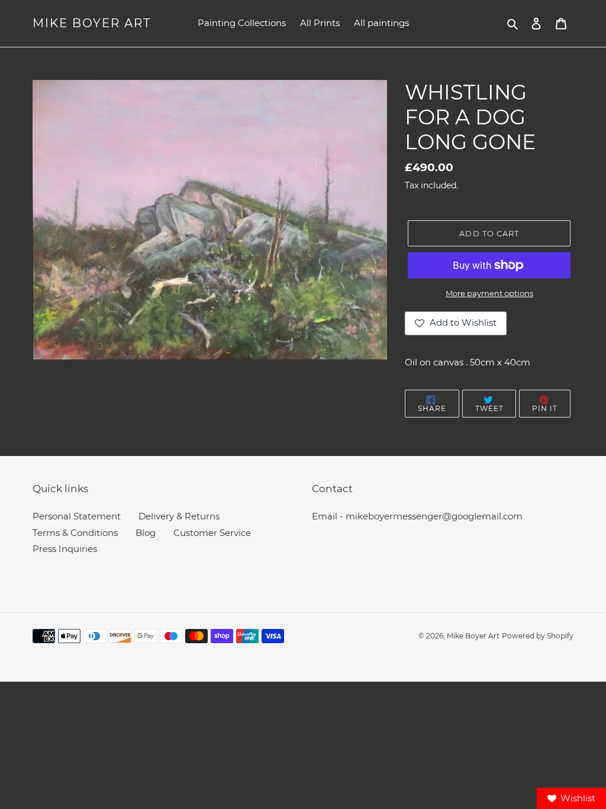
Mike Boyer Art (92, 23)
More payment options (489, 293)
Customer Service (212, 532)
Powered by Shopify (537, 635)
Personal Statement (77, 516)
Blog (146, 532)
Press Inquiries (65, 548)
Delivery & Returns (179, 516)
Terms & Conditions (75, 532)
